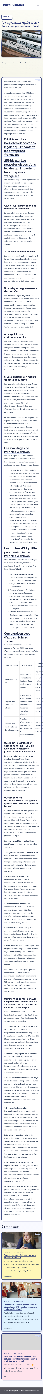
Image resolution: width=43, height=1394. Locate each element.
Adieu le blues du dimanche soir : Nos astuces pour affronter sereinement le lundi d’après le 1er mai (20, 1358)
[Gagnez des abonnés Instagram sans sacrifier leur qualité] (21, 1240)
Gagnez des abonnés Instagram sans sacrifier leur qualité (20, 1256)
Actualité (6, 17)
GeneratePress (34, 1391)
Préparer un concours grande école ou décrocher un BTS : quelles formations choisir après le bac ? (20, 1307)
